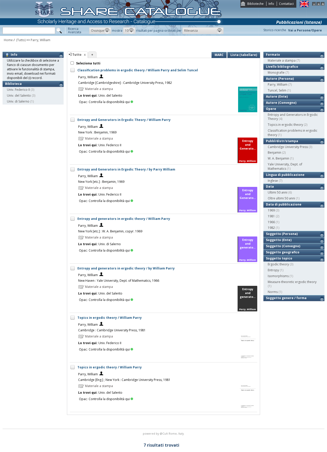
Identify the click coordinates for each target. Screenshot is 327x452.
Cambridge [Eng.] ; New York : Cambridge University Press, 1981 (124, 380)
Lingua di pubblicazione (285, 175)
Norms (273, 292)
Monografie (276, 72)
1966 (271, 222)
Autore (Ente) (277, 96)
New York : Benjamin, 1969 (97, 132)
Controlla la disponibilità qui (109, 102)
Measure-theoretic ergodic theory (292, 282)
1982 (271, 227)
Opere (271, 109)
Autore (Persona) (280, 78)
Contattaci (286, 4)
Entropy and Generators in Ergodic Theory (293, 116)
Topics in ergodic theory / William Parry (109, 317)
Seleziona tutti (87, 63)
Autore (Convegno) (281, 102)
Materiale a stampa (282, 60)
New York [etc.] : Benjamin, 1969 (101, 181)
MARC (219, 55)
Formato (273, 54)
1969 (271, 210)
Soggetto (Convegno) (283, 246)
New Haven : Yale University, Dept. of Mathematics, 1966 (118, 280)
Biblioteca (13, 84)
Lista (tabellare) (243, 55)
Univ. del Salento (19, 95)
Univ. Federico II (18, 89)
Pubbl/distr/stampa (282, 141)
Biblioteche (255, 4)
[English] (304, 6)
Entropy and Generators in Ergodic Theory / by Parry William (126, 169)
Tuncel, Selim (277, 90)
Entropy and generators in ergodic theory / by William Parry (126, 268)
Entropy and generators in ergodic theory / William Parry (123, 219)
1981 (271, 216)
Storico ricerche (274, 30)
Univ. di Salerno (18, 101)
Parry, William (40, 40)
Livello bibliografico (282, 66)
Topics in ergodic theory (285, 124)
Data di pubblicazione (283, 204)
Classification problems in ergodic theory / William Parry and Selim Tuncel (137, 70)
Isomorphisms (278, 276)
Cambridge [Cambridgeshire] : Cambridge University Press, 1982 (125, 83)
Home (8, 40)
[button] (100, 30)
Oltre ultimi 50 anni (281, 198)
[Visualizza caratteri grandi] (322, 4)
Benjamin (274, 152)
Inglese (273, 180)
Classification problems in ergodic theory (292, 132)
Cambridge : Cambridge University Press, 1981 (112, 330)
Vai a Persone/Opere (305, 30)
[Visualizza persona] (101, 77)
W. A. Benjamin (278, 158)
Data (270, 186)
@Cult (164, 433)
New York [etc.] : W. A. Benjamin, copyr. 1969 (110, 231)
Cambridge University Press (288, 147)
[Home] (129, 34)
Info (271, 4)
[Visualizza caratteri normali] (318, 4)
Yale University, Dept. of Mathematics (285, 166)
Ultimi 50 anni (277, 192)
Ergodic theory (278, 264)
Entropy (273, 270)
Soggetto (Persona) (282, 234)
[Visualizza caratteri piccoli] (314, 4)
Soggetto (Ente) (278, 240)
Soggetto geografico (282, 252)
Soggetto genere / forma (286, 298)
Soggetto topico (279, 258)
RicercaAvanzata (74, 30)
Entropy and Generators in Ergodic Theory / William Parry (124, 120)
